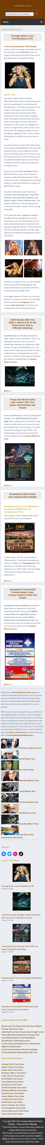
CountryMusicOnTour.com (23, 692)
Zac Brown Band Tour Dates (14, 1087)
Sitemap (33, 1124)
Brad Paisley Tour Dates (12, 1078)
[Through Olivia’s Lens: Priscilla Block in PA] (22, 873)
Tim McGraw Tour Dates (12, 837)
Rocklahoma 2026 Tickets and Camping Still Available (23, 495)
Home (6, 22)
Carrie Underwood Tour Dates (15, 1111)
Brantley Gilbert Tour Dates (14, 1073)
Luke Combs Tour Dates (12, 1114)
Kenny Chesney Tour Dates (14, 1105)
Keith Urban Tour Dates (12, 1102)
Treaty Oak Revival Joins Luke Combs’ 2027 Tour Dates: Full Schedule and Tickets (22, 403)
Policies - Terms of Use (18, 1124)
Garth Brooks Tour (27, 813)
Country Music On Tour (31, 1121)
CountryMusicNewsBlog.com (20, 735)
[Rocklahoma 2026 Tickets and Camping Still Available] (22, 964)
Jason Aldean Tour (27, 791)
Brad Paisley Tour (27, 759)
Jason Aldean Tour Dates (13, 1081)
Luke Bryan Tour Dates (12, 1084)
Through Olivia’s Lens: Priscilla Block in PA (22, 37)
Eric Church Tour (26, 769)
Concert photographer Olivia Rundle (20, 46)
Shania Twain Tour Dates (13, 1067)
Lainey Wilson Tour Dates (13, 1096)
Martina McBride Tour (29, 780)
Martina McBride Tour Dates (14, 1090)
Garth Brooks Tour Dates (13, 1093)
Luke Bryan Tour (26, 834)
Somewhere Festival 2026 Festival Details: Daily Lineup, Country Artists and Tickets (22, 593)
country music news (17, 732)
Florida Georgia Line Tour (30, 748)
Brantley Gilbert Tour (28, 823)
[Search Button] (37, 13)
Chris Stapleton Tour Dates (14, 1108)
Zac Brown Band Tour (29, 802)
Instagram (25, 302)
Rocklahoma (28, 563)
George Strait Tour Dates (13, 1064)
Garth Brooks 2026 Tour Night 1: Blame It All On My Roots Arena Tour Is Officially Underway (22, 324)
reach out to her (17, 305)
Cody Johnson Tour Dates (13, 1076)
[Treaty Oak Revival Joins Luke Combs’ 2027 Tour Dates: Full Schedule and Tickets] (22, 933)
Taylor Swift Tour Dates (12, 1070)
